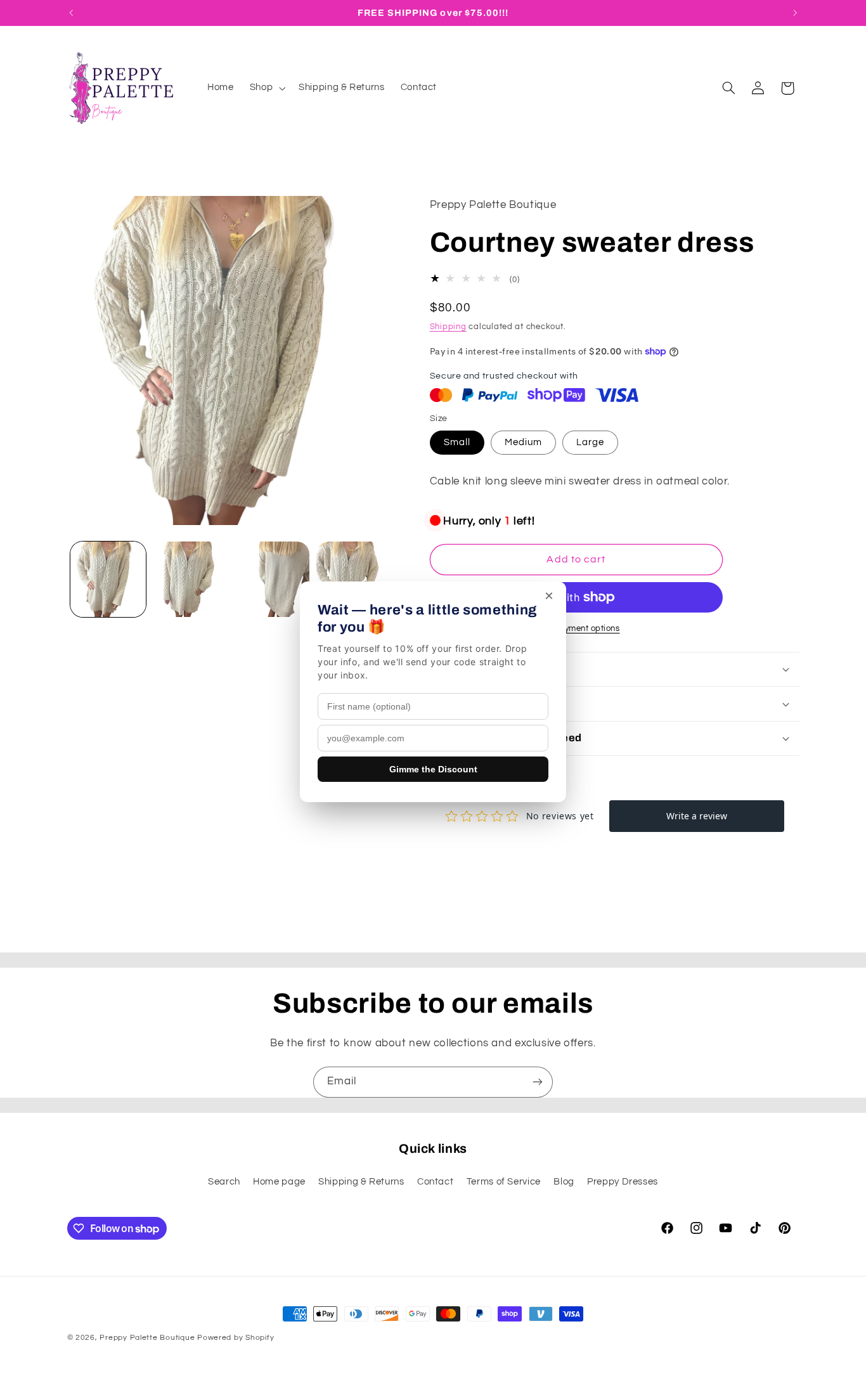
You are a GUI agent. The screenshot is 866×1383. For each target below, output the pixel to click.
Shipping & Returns (361, 1181)
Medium (523, 442)
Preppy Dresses (622, 1181)
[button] (266, 88)
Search (224, 1181)
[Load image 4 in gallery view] (354, 579)
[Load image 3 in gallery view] (272, 579)
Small (457, 442)
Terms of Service (504, 1181)
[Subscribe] (537, 1082)
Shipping (448, 327)
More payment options (576, 629)
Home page (279, 1181)
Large (590, 442)
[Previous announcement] (71, 12)
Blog (563, 1181)
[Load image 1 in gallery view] (108, 579)
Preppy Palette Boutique (147, 1337)
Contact (435, 1181)
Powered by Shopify (235, 1337)
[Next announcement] (795, 12)
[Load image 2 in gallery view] (190, 579)
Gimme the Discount (433, 769)
